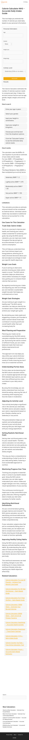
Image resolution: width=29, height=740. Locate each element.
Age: (4, 32)
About (15, 734)
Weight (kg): (6, 58)
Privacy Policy (9, 734)
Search (4, 694)
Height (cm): (6, 49)
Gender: (5, 41)
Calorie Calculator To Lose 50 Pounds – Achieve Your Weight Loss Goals (15, 582)
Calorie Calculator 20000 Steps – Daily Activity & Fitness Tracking (14, 616)
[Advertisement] (14, 673)
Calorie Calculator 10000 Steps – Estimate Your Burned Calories (14, 607)
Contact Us (20, 734)
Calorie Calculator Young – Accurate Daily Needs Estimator (15, 652)
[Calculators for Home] (4, 2)
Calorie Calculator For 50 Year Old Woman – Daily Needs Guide (16, 591)
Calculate (14, 78)
